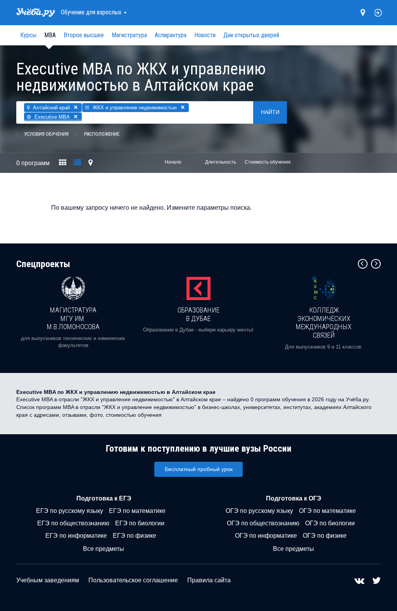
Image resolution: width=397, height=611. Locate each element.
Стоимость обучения (268, 162)
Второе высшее (84, 35)
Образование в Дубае (198, 314)
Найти (270, 112)
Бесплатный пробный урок (199, 469)
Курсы (28, 35)
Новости (205, 35)
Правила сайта (209, 580)
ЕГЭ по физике (134, 535)
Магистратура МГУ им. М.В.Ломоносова (73, 318)
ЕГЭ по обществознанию (73, 523)
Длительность (220, 162)
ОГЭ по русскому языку (259, 510)
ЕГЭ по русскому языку (69, 510)
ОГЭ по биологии (330, 523)
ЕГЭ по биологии (139, 523)
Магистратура (129, 35)
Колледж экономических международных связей (324, 322)
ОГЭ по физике (325, 535)
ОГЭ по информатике (266, 535)
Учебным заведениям (47, 580)
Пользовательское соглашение (133, 580)
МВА (50, 35)
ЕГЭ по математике (137, 510)
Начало (173, 162)
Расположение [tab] (101, 134)
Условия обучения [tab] (46, 134)
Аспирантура (170, 35)
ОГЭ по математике (327, 510)
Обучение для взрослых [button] (92, 12)
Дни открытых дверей (251, 35)
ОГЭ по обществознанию (263, 523)
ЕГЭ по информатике (76, 535)
